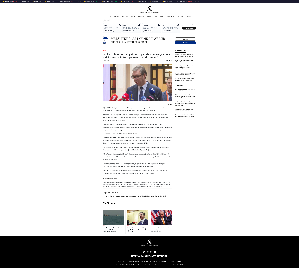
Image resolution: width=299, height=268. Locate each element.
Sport (162, 16)
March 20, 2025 (133, 134)
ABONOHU (185, 39)
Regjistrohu (189, 28)
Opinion (133, 16)
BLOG (154, 261)
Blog (156, 16)
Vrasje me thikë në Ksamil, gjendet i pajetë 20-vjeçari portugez (184, 109)
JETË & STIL (173, 261)
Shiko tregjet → (109, 30)
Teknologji (145, 25)
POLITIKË (124, 261)
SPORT (158, 261)
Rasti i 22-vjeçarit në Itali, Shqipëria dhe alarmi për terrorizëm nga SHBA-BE (185, 73)
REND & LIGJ (131, 261)
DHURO (185, 43)
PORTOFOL (142, 261)
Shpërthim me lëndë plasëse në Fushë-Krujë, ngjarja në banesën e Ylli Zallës (185, 115)
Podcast (189, 16)
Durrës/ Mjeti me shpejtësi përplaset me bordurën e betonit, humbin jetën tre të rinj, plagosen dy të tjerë (185, 103)
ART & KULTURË (164, 261)
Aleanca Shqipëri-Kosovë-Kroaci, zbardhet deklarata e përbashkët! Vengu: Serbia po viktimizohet (135, 196)
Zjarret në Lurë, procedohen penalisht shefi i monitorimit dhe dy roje (185, 61)
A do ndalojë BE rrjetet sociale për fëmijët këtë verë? (150, 28)
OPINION (137, 261)
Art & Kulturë (171, 16)
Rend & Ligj (125, 16)
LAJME (119, 261)
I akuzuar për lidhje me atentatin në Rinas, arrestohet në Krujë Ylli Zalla (184, 55)
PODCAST (179, 261)
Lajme (109, 16)
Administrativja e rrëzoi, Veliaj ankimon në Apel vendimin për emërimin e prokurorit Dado (185, 67)
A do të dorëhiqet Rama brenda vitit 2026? (111, 28)
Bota (104, 50)
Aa (168, 104)
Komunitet (149, 16)
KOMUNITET (149, 261)
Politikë (116, 16)
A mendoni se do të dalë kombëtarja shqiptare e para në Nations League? (131, 28)
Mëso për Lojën (189, 24)
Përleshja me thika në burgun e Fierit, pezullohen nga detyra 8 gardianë (184, 79)
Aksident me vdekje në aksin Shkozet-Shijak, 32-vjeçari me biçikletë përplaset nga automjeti (185, 96)
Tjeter (164, 25)
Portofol (140, 16)
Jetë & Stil (181, 16)
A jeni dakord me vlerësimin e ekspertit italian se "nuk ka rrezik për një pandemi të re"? (171, 28)
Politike (105, 25)
